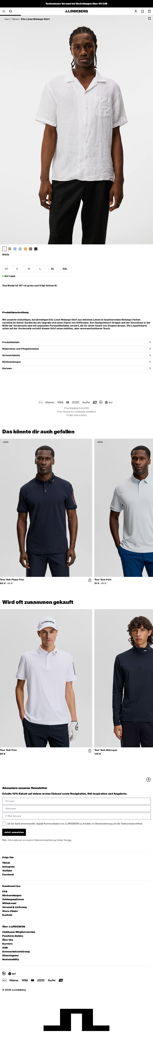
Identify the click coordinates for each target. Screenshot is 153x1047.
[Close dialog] (144, 480)
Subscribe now (96, 552)
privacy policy (99, 561)
